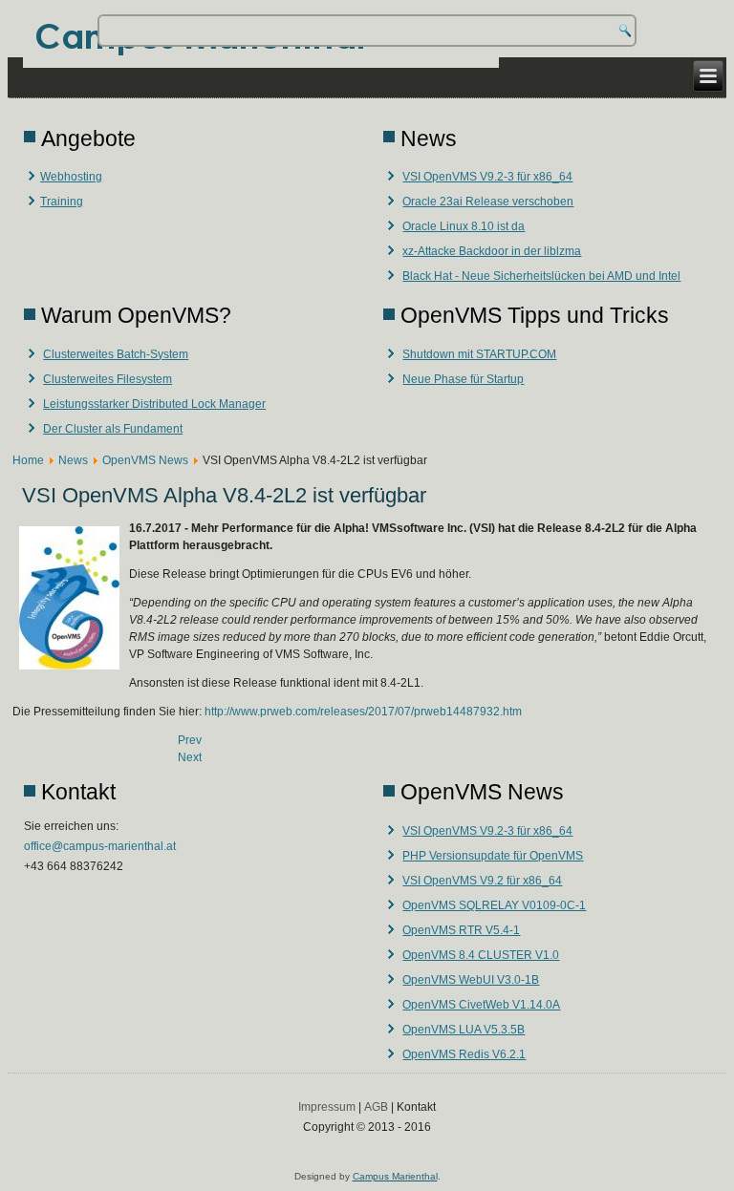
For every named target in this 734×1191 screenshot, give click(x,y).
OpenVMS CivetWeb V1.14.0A (481, 1004)
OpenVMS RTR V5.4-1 (461, 930)
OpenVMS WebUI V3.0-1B (470, 980)
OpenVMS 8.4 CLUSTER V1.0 (480, 955)
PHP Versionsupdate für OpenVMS (492, 855)
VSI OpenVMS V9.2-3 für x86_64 (487, 176)
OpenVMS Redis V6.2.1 (464, 1054)
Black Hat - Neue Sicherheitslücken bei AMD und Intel (541, 276)
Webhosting (71, 176)
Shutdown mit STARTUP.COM (479, 354)
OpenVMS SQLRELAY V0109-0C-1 (494, 905)
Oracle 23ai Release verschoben (487, 201)
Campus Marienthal (395, 1176)
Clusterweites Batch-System (115, 354)
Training (61, 201)
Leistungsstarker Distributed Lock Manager (154, 404)
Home (28, 460)
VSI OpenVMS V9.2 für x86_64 (482, 880)
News (73, 460)
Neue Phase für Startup (463, 379)
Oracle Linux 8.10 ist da (463, 226)
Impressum (327, 1107)
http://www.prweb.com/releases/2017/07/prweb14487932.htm (363, 711)
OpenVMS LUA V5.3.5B (463, 1029)
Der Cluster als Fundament (113, 429)
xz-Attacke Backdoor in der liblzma (491, 251)
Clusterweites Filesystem (107, 379)
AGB (376, 1107)
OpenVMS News (145, 460)
